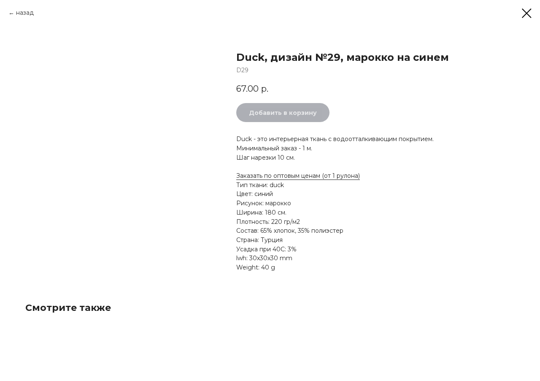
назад (25, 12)
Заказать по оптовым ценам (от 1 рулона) (298, 176)
